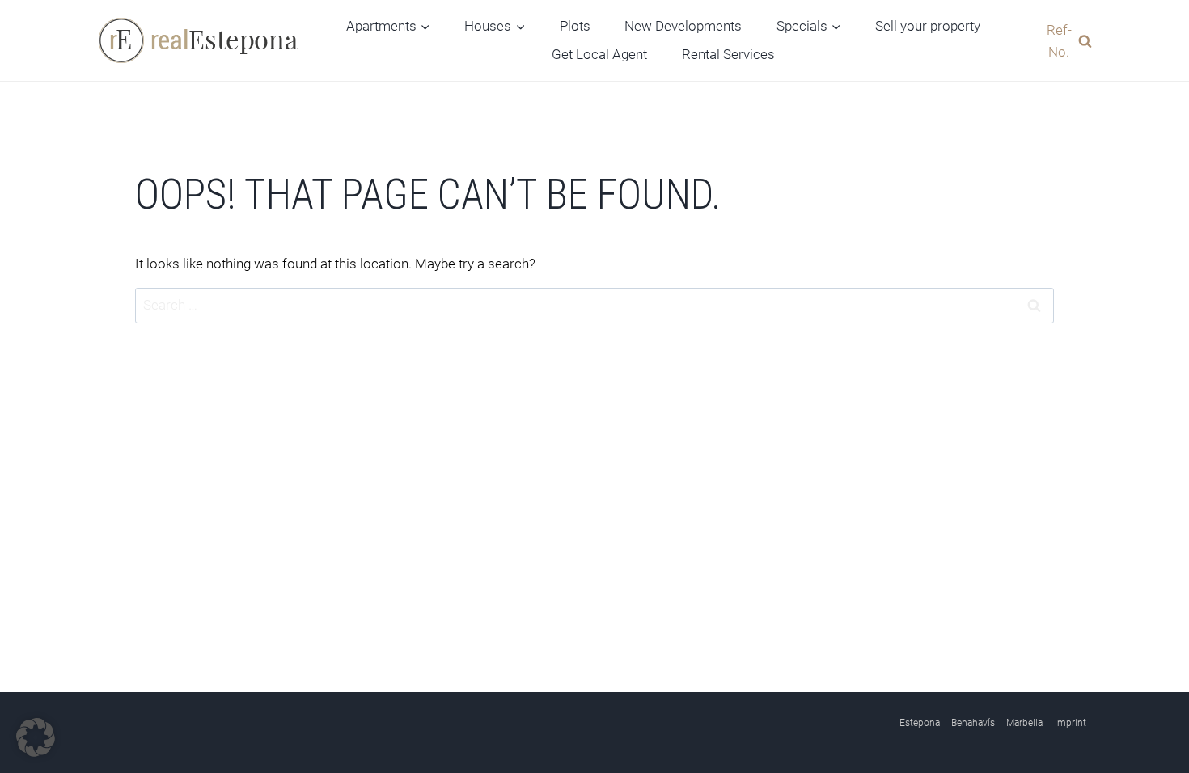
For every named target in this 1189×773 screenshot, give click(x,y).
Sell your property (927, 26)
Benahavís (973, 723)
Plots (575, 26)
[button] (35, 737)
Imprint (1070, 723)
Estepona (919, 723)
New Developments (683, 26)
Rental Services (728, 54)
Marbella (1024, 723)
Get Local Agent (599, 54)
